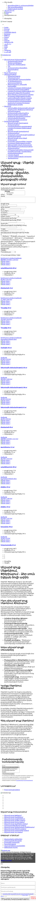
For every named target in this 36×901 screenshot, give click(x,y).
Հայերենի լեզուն (10, 32)
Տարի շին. (4, 223)
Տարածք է (4, 211)
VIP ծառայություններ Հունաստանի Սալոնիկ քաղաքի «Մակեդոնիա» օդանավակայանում (20, 151)
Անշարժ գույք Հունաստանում (15, 59)
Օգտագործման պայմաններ (14, 846)
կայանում (31, 236)
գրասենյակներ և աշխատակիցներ (21, 5)
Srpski (6, 47)
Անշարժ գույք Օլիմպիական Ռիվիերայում (19, 827)
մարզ (3, 196)
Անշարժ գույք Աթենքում (12, 815)
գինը (2, 209)
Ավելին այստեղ (6, 860)
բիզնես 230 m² (5, 487)
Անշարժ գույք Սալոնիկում (13, 817)
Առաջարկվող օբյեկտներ (13, 839)
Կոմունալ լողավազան (10, 239)
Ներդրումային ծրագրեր (16, 118)
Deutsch (6, 37)
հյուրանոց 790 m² (7, 526)
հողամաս (4, 230)
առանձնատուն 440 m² (9, 268)
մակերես (4, 212)
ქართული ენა (8, 42)
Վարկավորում (13, 158)
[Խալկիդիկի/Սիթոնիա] (10, 770)
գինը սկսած (5, 207)
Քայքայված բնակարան (17, 243)
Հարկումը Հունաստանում (17, 119)
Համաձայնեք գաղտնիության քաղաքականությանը (18, 894)
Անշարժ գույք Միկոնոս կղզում (15, 829)
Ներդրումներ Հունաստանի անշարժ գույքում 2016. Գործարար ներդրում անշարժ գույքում (21, 109)
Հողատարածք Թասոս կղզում (15, 825)
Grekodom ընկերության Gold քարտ (20, 156)
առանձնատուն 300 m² (9, 467)
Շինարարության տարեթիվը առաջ (14, 225)
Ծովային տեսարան (18, 236)
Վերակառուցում (14, 78)
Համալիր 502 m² (6, 347)
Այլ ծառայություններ (11, 121)
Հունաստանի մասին (15, 61)
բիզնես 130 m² (5, 507)
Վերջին (7, 563)
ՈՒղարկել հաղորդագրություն (15, 899)
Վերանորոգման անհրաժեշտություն (14, 247)
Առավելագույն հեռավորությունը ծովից (15, 232)
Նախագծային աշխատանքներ (19, 79)
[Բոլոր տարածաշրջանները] (10, 767)
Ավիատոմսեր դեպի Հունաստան (20, 145)
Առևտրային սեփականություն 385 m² (14, 367)
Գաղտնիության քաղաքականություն (24, 780)
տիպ (2, 194)
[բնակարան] (15, 193)
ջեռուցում (18, 238)
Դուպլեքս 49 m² (6, 308)
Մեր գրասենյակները (15, 7)
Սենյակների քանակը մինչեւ (11, 220)
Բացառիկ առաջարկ (11, 842)
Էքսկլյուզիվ (5, 248)
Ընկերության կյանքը (15, 9)
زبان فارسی (7, 44)
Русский (6, 30)
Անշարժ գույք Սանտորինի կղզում (16, 830)
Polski (6, 45)
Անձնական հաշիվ (10, 847)
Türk (5, 48)
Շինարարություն (14, 76)
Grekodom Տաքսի (13, 155)
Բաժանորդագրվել (8, 773)
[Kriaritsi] (10, 772)
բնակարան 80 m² (7, 427)
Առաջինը (7, 561)
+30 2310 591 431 (9, 10)
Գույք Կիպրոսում (10, 73)
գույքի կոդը (5, 203)
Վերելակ (5, 236)
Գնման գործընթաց (15, 63)
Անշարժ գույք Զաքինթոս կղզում (16, 824)
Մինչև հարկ (5, 216)
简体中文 (7, 35)
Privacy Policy (25, 895)
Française (6, 40)
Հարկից (4, 214)
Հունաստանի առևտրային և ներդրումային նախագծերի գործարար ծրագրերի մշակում (19, 114)
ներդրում (7, 106)
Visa (9, 66)
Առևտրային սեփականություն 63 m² (13, 407)
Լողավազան (29, 238)
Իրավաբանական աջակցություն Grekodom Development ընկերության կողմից (20, 128)
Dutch (6, 39)
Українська (7, 50)
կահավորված (7, 238)
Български (7, 34)
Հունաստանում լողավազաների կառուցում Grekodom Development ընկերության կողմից (19, 103)
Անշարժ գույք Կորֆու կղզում (14, 820)
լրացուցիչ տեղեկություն (16, 64)
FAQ (9, 71)
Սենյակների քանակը (8, 218)
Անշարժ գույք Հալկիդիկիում (14, 819)
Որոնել (3, 250)
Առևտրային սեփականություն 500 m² (14, 387)
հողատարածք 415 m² (8, 545)
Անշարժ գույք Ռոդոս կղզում (14, 822)
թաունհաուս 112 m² (8, 447)
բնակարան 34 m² (7, 288)
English (6, 27)
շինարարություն (10, 74)
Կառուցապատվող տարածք (11, 245)
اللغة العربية (7, 52)
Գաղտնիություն (10, 844)
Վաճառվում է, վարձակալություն (13, 188)
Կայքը (3, 229)
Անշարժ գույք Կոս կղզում (13, 832)
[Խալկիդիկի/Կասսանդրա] (10, 769)
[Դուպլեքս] (15, 194)
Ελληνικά (7, 29)
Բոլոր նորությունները (12, 790)
